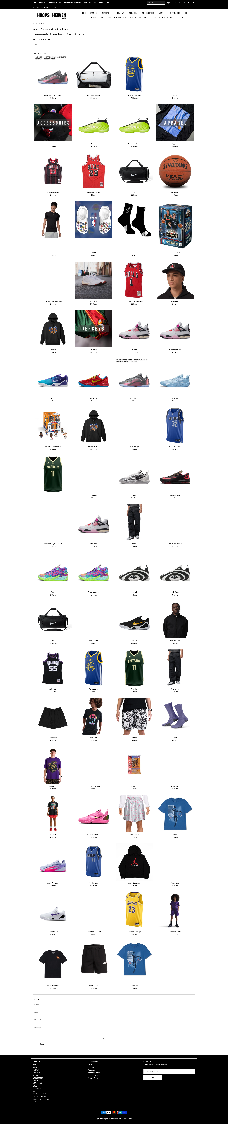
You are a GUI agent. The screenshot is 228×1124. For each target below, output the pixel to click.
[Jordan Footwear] (175, 328)
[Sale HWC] (53, 668)
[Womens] (53, 813)
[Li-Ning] (175, 377)
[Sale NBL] (134, 668)
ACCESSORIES (148, 13)
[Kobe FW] (93, 377)
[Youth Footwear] (53, 862)
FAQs (90, 1065)
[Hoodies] (53, 328)
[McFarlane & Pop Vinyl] (53, 425)
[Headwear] (175, 280)
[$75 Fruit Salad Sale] (134, 74)
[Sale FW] (134, 619)
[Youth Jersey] (93, 862)
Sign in (168, 3)
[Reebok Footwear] (175, 571)
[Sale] (53, 619)
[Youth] (175, 813)
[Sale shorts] (53, 716)
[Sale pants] (175, 668)
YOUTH (162, 13)
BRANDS (93, 13)
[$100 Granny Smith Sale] (53, 74)
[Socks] (175, 716)
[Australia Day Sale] (53, 171)
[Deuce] (134, 219)
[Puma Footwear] (93, 571)
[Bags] (134, 171)
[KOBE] (53, 377)
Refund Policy (93, 1075)
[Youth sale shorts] (175, 910)
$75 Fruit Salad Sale (140, 18)
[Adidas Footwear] (134, 122)
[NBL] (53, 474)
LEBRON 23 (91, 18)
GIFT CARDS (175, 13)
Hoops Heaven (128, 1119)
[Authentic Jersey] (93, 171)
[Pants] (134, 522)
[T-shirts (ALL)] (53, 765)
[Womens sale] (134, 813)
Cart (192, 3)
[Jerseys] (93, 328)
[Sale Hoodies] (175, 619)
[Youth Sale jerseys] (134, 909)
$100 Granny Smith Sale (165, 18)
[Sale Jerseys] (93, 668)
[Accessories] (53, 122)
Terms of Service (94, 1073)
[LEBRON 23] (134, 377)
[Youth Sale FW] (53, 910)
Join (174, 3)
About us (91, 1070)
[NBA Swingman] (175, 425)
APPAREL (133, 13)
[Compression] (53, 219)
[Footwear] (93, 280)
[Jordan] (134, 328)
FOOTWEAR (119, 13)
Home (35, 23)
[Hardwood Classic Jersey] (134, 280)
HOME (83, 13)
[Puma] (53, 571)
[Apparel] (175, 122)
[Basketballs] (175, 171)
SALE (102, 18)
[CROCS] (93, 219)
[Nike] (134, 474)
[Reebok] (134, 571)
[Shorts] (134, 716)
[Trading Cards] (134, 765)
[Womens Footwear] (93, 813)
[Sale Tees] (93, 716)
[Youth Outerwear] (134, 862)
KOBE (186, 13)
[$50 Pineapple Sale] (93, 74)
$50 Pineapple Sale (117, 18)
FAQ (181, 18)
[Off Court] (93, 522)
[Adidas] (93, 122)
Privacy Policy (93, 1078)
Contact (91, 1067)
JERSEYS (105, 13)
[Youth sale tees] (53, 961)
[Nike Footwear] (175, 474)
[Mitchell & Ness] (93, 425)
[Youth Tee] (134, 959)
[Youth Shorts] (93, 959)
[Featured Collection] (175, 225)
